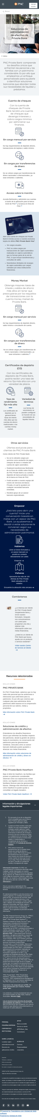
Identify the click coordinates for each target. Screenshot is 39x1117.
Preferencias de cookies (7, 1064)
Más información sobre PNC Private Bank (18, 712)
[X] (8, 1105)
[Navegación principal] (3, 4)
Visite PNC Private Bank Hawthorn (16, 794)
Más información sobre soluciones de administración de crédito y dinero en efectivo (17, 755)
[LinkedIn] (13, 1105)
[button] (20, 56)
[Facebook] (3, 1105)
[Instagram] (23, 1105)
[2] (21, 205)
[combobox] (19, 11)
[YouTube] (27, 1105)
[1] (16, 203)
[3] (29, 353)
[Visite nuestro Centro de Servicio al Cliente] (24, 650)
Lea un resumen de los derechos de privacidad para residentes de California (17, 1001)
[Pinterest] (18, 1105)
